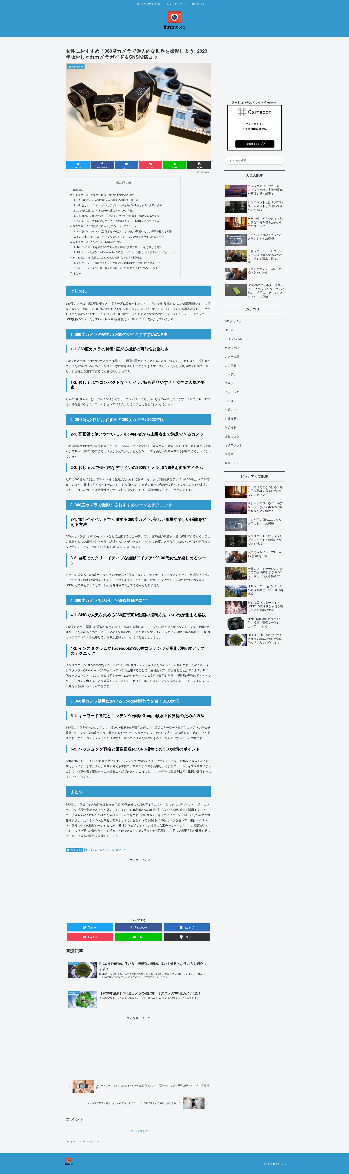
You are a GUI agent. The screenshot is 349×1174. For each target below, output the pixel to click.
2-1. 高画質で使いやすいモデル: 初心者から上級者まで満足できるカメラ (118, 215)
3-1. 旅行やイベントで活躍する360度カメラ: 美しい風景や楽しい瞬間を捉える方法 (124, 231)
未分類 (229, 454)
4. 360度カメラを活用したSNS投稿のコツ (97, 242)
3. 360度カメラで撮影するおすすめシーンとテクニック (105, 226)
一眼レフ (230, 410)
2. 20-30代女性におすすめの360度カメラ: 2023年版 (103, 210)
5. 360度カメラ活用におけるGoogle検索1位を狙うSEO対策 (107, 257)
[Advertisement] (138, 887)
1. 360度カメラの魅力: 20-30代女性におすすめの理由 (104, 195)
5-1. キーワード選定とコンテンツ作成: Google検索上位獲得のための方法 (118, 262)
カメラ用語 (232, 348)
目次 (118, 182)
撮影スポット (233, 445)
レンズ (229, 401)
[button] (281, 160)
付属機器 (230, 418)
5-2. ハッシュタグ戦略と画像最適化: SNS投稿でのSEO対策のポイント (117, 268)
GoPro (229, 330)
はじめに (78, 189)
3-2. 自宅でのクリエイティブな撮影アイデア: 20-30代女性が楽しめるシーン (120, 236)
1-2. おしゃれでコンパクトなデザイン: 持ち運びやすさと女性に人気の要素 (119, 205)
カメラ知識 (232, 356)
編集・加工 (232, 463)
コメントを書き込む (138, 1131)
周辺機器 (230, 427)
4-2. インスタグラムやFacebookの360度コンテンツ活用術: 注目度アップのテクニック (126, 252)
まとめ (77, 273)
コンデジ (230, 374)
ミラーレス (232, 392)
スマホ (229, 383)
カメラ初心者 (233, 339)
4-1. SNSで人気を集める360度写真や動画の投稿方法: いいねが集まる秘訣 (119, 247)
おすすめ (92, 849)
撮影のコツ (120, 849)
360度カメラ (76, 849)
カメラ (106, 849)
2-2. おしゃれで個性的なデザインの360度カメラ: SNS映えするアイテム (118, 221)
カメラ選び (232, 365)
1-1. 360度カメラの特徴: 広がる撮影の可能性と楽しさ (108, 200)
